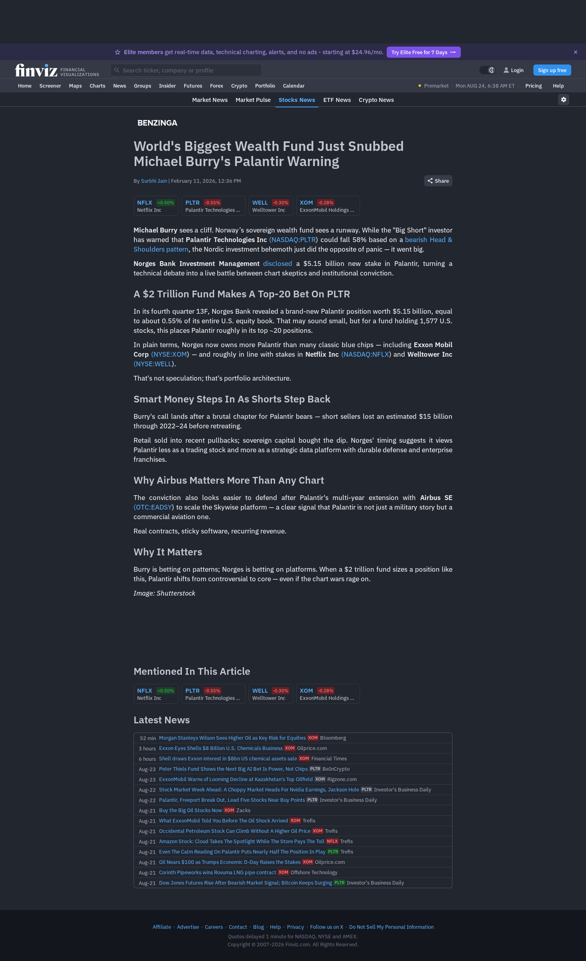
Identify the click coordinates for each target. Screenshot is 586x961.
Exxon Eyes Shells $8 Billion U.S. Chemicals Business (221, 748)
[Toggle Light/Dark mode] (487, 70)
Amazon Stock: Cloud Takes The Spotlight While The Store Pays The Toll (241, 841)
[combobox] (186, 70)
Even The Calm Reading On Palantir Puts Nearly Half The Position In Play (242, 851)
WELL (163, 363)
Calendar (294, 85)
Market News (210, 100)
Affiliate (162, 927)
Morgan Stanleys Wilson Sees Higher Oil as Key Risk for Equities (232, 737)
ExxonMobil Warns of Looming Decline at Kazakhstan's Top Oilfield (236, 779)
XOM (179, 354)
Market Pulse (253, 100)
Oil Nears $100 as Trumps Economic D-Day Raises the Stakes (230, 862)
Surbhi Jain (154, 181)
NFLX (380, 354)
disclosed (277, 263)
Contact (238, 927)
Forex (216, 85)
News (119, 85)
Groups (142, 85)
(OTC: (142, 507)
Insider (167, 85)
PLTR (308, 239)
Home (24, 85)
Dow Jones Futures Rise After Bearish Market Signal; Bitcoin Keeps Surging (245, 882)
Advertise (188, 927)
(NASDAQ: (284, 239)
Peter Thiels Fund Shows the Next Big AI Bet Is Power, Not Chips (233, 769)
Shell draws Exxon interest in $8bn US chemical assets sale (228, 758)
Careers (214, 927)
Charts (97, 85)
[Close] (576, 52)
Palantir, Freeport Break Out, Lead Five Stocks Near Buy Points (232, 800)
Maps (75, 85)
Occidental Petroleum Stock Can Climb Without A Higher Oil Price (235, 831)
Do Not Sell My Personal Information (391, 927)
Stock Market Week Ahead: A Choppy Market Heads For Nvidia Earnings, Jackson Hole (259, 789)
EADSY (161, 507)
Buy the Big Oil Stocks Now (190, 810)
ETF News (337, 100)
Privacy (295, 927)
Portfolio (265, 85)
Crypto (239, 85)
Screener (50, 85)
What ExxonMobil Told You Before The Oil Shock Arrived (223, 820)
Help (558, 85)
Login (517, 70)
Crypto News (376, 100)
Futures (193, 85)
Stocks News (297, 100)
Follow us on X (326, 927)
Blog (258, 927)
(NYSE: (161, 354)
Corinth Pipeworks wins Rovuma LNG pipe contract (217, 872)
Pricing (533, 85)
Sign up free (552, 70)
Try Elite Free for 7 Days (419, 52)
